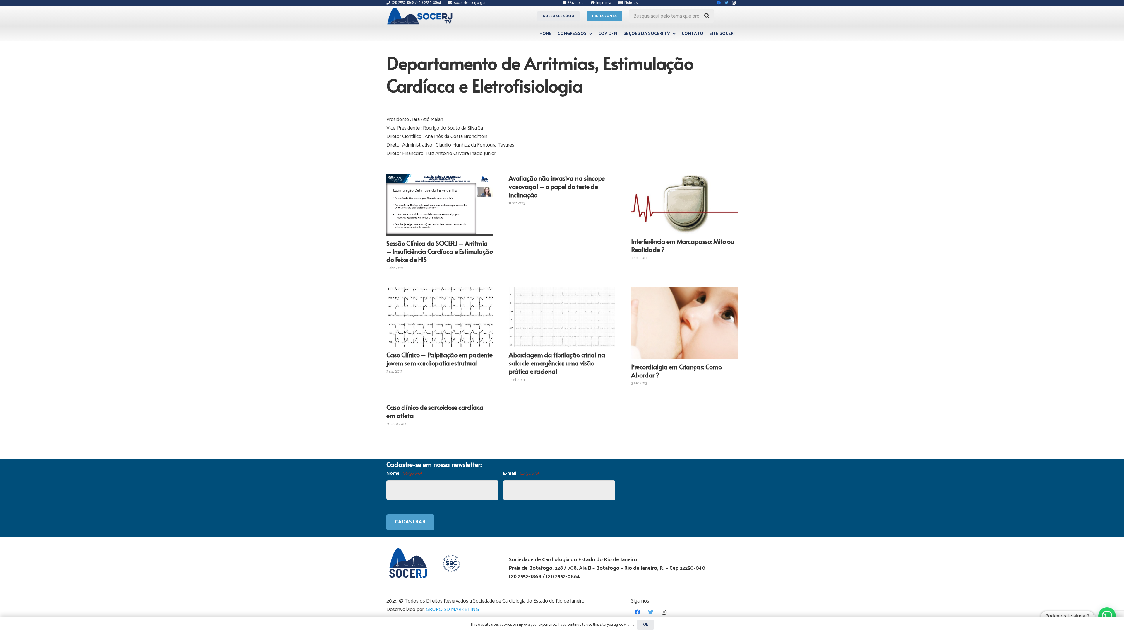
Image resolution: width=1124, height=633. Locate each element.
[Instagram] (664, 612)
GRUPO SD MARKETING (452, 609)
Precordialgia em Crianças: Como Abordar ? (676, 370)
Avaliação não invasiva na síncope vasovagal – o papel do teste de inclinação (557, 186)
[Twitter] (650, 612)
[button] (1107, 616)
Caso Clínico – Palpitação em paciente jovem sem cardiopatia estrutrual (439, 358)
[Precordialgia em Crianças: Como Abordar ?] (684, 323)
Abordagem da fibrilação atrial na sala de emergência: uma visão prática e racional (557, 362)
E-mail (520, 473)
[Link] (420, 16)
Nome (404, 473)
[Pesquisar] (707, 16)
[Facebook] (637, 612)
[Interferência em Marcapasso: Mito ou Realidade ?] (684, 204)
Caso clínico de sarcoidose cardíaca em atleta (435, 411)
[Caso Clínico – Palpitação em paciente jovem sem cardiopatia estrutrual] (439, 317)
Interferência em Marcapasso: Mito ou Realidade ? (682, 245)
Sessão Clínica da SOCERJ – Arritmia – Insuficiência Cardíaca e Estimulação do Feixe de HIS (439, 251)
